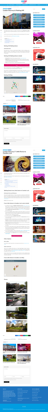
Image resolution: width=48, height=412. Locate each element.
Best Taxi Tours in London (35, 400)
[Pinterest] (1, 38)
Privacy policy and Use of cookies (7, 401)
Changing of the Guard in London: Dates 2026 (9, 114)
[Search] (46, 5)
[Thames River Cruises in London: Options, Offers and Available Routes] (24, 119)
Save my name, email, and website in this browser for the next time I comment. (13, 378)
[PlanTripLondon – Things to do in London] (24, 2)
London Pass (13, 251)
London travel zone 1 (23, 58)
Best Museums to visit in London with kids (10, 339)
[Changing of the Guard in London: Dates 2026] (9, 109)
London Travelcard (20, 400)
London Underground (20, 395)
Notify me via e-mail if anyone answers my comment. (10, 141)
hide (8, 38)
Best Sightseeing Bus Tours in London (36, 397)
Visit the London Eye (34, 395)
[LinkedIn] (1, 36)
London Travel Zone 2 (22, 209)
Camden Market (6, 198)
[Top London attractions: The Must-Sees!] (9, 119)
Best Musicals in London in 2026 (22, 113)
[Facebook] (1, 32)
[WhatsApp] (1, 41)
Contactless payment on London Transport (22, 392)
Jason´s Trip (23, 250)
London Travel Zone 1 (26, 205)
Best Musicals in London (35, 392)
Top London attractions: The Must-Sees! (9, 362)
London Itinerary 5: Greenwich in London (24, 100)
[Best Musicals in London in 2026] (24, 109)
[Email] (1, 39)
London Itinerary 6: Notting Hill (22, 339)
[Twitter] (1, 34)
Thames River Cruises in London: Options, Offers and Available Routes (23, 124)
